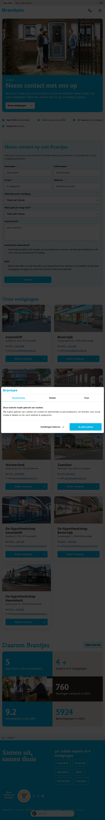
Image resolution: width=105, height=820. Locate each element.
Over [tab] (86, 398)
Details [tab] (52, 398)
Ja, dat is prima (85, 427)
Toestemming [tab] (18, 398)
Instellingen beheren (50, 427)
